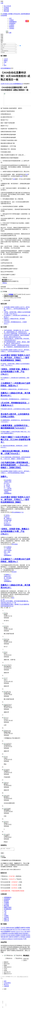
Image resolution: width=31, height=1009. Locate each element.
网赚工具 (6, 919)
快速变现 (13, 931)
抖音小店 (20, 929)
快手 (5, 65)
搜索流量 (3, 936)
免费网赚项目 (13, 21)
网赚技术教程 (7, 907)
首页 (10, 18)
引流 (26, 174)
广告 (5, 912)
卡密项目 (11, 28)
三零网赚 (10, 294)
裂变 (15, 571)
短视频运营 (10, 939)
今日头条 (8, 935)
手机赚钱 (6, 902)
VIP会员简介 (7, 982)
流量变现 (11, 936)
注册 (2, 3)
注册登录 (6, 986)
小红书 (6, 59)
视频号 (6, 60)
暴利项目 (28, 935)
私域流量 (25, 933)
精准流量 (11, 927)
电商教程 (11, 26)
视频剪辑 (5, 933)
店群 (25, 931)
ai (4, 64)
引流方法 (18, 931)
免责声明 (6, 9)
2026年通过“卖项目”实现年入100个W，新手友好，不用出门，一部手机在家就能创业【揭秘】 (17, 308)
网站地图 (6, 11)
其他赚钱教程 (7, 909)
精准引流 (4, 939)
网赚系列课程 (9, 929)
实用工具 (6, 920)
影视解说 (18, 935)
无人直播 (6, 927)
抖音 (5, 62)
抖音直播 (23, 935)
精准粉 (20, 933)
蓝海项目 (22, 936)
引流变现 (15, 939)
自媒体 (16, 544)
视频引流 (25, 929)
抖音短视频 (11, 933)
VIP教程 (11, 20)
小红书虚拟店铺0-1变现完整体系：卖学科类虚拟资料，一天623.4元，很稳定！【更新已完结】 (15, 465)
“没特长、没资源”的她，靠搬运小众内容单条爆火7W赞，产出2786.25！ (15, 371)
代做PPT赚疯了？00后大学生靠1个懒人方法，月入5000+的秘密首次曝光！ (15, 439)
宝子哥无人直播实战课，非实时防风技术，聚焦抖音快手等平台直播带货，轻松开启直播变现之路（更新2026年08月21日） (17, 335)
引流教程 (11, 25)
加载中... (4, 477)
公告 (5, 910)
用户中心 (6, 984)
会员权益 (6, 7)
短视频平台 (17, 937)
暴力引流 (15, 929)
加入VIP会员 (7, 6)
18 (22, 83)
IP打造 (4, 929)
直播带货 (23, 927)
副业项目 (20, 939)
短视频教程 (12, 23)
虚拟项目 (13, 935)
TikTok (22, 931)
